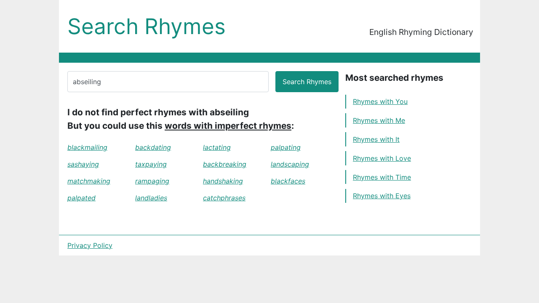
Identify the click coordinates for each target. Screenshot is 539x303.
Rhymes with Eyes (382, 195)
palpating (286, 147)
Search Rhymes (146, 26)
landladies (151, 198)
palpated (81, 198)
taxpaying (151, 164)
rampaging (152, 181)
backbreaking (224, 164)
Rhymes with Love (382, 158)
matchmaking (88, 181)
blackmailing (87, 147)
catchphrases (224, 198)
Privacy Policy (89, 245)
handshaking (223, 181)
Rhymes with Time (382, 177)
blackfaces (288, 181)
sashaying (83, 164)
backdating (153, 147)
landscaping (290, 164)
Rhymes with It (376, 139)
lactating (217, 147)
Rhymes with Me (379, 120)
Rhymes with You (380, 101)
